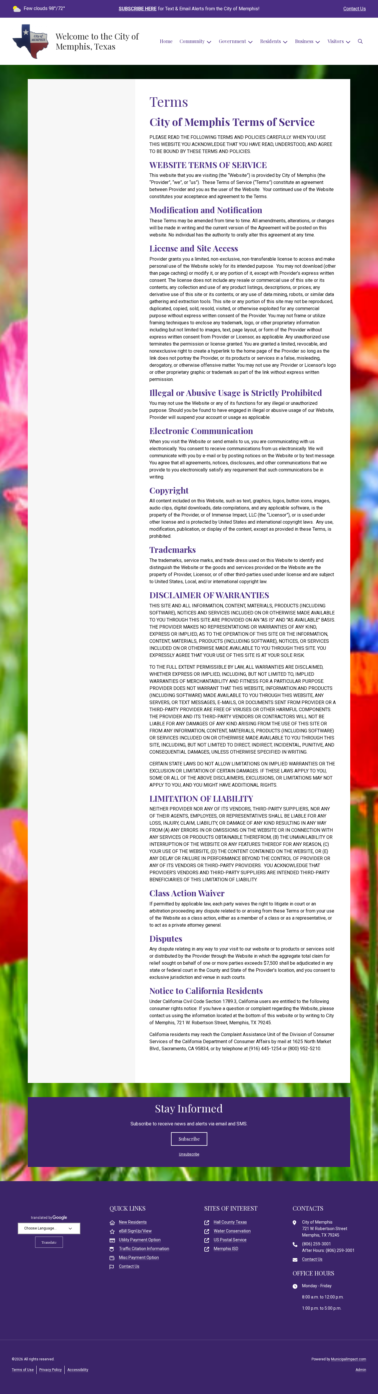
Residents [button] (270, 41)
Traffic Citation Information (144, 1248)
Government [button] (232, 41)
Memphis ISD (226, 1248)
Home (166, 41)
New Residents (133, 1222)
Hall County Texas (230, 1222)
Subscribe (189, 1139)
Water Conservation (232, 1231)
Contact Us (354, 8)
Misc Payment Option (139, 1257)
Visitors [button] (336, 41)
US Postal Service (230, 1239)
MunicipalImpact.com (348, 1359)
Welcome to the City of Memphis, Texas (97, 41)
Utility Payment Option (140, 1239)
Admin (361, 1370)
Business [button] (304, 41)
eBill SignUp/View (135, 1231)
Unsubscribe (189, 1154)
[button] (360, 41)
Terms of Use (23, 1370)
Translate (49, 1242)
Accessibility (77, 1370)
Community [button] (192, 41)
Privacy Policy (50, 1370)
